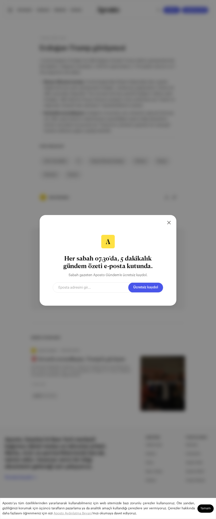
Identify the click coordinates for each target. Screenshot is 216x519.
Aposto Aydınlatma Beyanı (73, 513)
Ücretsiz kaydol (145, 287)
